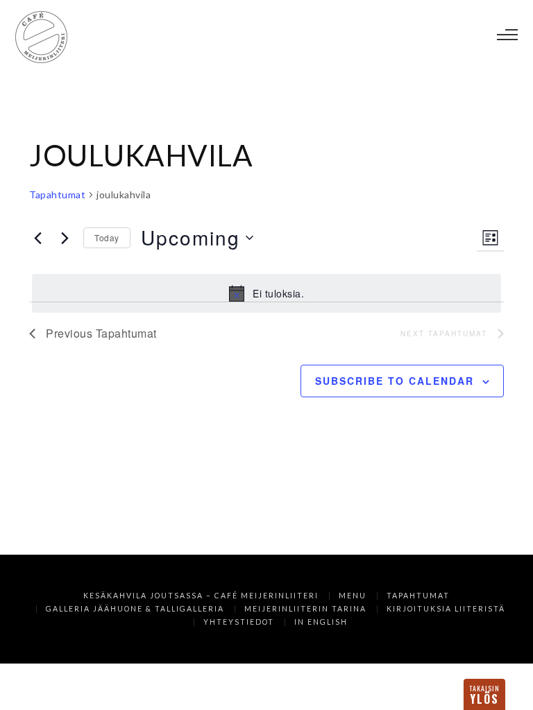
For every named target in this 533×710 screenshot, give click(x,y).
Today (106, 237)
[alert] (266, 293)
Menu (352, 595)
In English (321, 622)
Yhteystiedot (238, 622)
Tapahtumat (57, 194)
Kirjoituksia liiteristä (446, 609)
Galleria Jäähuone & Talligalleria (135, 609)
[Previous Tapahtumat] (37, 238)
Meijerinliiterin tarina (305, 609)
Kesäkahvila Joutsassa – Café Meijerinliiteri (201, 595)
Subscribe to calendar (394, 381)
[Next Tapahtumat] (64, 238)
